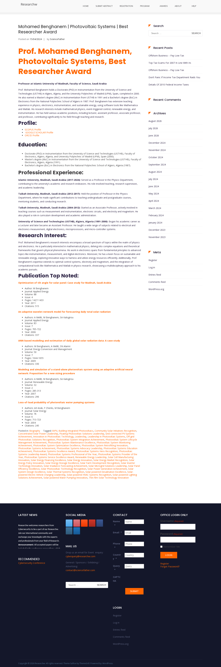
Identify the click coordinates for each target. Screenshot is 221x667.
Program (144, 6)
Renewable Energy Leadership (91, 457)
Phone (116, 545)
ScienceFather (57, 39)
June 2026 (154, 135)
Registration (126, 6)
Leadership (80, 436)
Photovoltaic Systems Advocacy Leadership (79, 448)
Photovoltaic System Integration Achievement (80, 439)
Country (117, 556)
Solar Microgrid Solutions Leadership (107, 465)
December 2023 (157, 229)
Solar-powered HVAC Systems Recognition (89, 474)
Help (194, 6)
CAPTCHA (117, 578)
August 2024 (155, 171)
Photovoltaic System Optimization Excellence (56, 445)
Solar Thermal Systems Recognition (65, 471)
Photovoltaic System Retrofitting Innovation (105, 445)
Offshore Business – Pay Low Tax (166, 55)
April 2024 (154, 200)
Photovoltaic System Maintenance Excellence (71, 442)
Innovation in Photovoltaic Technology (53, 436)
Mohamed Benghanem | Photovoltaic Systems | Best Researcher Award (73, 29)
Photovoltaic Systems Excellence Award (54, 451)
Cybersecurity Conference (31, 562)
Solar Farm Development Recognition (100, 462)
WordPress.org (156, 289)
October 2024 (156, 157)
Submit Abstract (104, 6)
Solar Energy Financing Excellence (48, 460)
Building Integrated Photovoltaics (76, 430)
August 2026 (155, 121)
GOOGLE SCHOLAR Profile (39, 132)
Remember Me (171, 546)
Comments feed (157, 281)
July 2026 (153, 128)
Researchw (29, 4)
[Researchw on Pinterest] (76, 523)
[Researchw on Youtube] (92, 523)
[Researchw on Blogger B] (84, 523)
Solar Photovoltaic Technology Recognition (63, 468)
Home (85, 6)
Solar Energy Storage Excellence (62, 462)
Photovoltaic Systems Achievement (36, 448)
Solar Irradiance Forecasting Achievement (65, 465)
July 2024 (153, 179)
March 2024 (155, 208)
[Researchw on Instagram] (69, 530)
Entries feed (155, 274)
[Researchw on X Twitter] (69, 523)
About (178, 6)
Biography (34, 430)
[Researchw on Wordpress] (76, 530)
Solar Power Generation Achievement (107, 468)
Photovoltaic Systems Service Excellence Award (49, 457)
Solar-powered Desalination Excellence (105, 471)
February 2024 (156, 215)
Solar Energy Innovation (79, 460)
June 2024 (154, 186)
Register (153, 260)
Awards (164, 6)
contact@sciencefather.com (80, 570)
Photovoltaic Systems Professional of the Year (72, 454)
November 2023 (157, 237)
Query (116, 567)
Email (117, 532)
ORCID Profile (32, 135)
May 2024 (154, 193)
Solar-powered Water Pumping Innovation (66, 477)
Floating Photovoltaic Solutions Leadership (81, 433)
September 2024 (157, 164)
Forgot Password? (169, 566)
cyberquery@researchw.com (80, 556)
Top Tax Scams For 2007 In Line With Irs (170, 62)
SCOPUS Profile (33, 129)
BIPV (54, 430)
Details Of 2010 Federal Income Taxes (169, 84)
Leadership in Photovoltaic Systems (106, 436)
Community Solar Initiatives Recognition (115, 430)
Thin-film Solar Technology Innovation (109, 477)
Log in (152, 267)
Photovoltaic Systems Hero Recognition (97, 451)
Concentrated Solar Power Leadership (38, 433)
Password (171, 534)
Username (172, 521)
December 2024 (157, 142)
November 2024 (157, 150)
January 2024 (155, 222)
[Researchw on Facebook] (99, 523)
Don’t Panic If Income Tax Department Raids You (174, 77)
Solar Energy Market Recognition (110, 460)
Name (116, 523)
